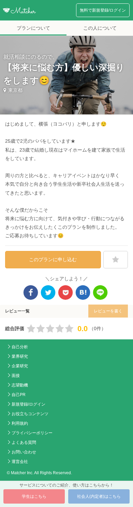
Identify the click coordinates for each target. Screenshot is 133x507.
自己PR (19, 394)
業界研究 (20, 356)
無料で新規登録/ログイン (103, 10)
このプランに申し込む (53, 259)
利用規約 (20, 423)
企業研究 (20, 366)
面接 (16, 375)
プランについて (33, 28)
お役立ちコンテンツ (30, 413)
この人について (100, 28)
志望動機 (20, 385)
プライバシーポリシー (32, 433)
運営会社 (20, 461)
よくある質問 (24, 442)
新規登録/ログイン (28, 404)
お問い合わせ (24, 452)
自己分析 (20, 346)
